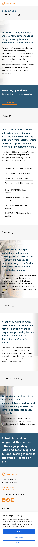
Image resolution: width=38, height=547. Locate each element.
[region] (19, 529)
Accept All (19, 532)
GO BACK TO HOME (10, 11)
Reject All (19, 543)
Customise (19, 537)
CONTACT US (9, 102)
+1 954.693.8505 (8, 489)
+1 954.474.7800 (8, 487)
